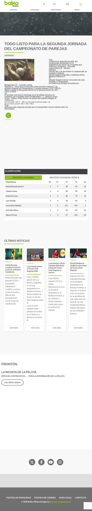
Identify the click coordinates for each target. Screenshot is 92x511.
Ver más (13, 328)
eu (54, 4)
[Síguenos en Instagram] (60, 462)
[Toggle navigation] (80, 4)
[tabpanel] (46, 199)
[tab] (23, 177)
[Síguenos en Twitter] (32, 462)
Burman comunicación (60, 502)
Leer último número (12, 382)
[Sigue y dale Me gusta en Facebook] (41, 462)
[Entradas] (68, 3)
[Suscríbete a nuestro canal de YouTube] (51, 462)
